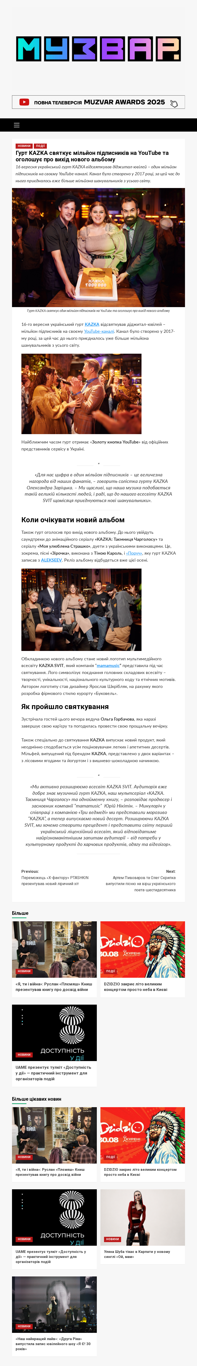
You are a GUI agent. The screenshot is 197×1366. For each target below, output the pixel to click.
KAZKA (92, 324)
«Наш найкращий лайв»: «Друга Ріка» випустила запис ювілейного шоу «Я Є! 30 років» (53, 1344)
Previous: (54, 877)
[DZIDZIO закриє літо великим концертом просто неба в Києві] (142, 949)
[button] (17, 124)
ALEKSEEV (51, 560)
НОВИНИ (24, 146)
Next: (141, 880)
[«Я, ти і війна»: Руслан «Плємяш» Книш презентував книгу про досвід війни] (54, 949)
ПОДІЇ (40, 146)
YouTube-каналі (99, 331)
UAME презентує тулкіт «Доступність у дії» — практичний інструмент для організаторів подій (53, 1073)
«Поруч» (134, 553)
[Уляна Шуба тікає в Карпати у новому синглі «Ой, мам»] (142, 1217)
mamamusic (108, 666)
